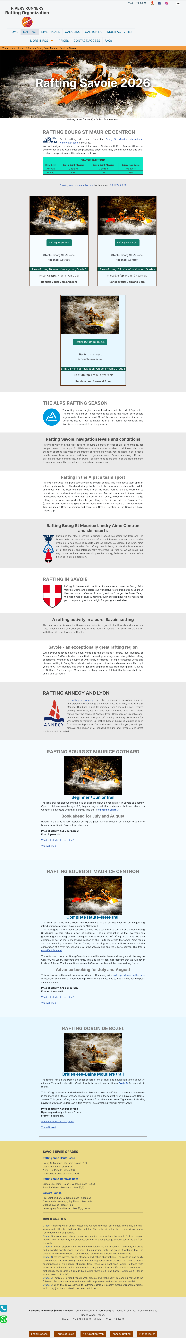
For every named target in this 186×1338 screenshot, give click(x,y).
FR (178, 3)
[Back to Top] (181, 1333)
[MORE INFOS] (51, 40)
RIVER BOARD (50, 32)
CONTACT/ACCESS (87, 40)
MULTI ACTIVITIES (120, 32)
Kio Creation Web (93, 1333)
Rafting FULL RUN (127, 242)
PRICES (64, 40)
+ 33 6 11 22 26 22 (135, 3)
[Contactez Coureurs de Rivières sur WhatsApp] (3, 1319)
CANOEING (72, 32)
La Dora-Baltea (52, 1192)
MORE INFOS (39, 40)
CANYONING (94, 32)
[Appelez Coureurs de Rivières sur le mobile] (3, 1308)
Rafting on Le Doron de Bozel (61, 1178)
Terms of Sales (65, 1333)
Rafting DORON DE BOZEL (90, 341)
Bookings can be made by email (77, 185)
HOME (13, 32)
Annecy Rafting (121, 1333)
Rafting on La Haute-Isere (59, 1158)
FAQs (108, 40)
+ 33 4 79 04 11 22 (80, 1319)
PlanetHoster (147, 1333)
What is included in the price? (57, 840)
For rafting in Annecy (80, 700)
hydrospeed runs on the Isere (129, 975)
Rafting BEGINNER (59, 242)
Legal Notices (39, 1333)
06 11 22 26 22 (118, 185)
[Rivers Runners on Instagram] (166, 2)
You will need (48, 846)
